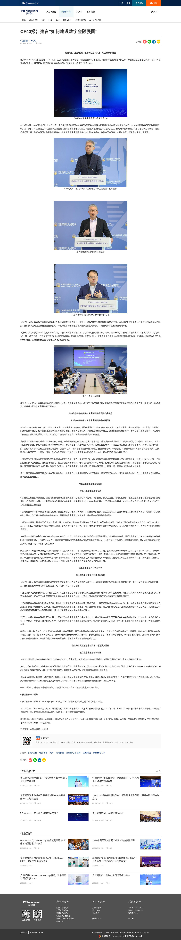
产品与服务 (51, 11)
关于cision (96, 910)
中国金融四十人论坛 (28, 40)
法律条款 (23, 932)
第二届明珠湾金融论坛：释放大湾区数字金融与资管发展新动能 (43, 779)
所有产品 (59, 921)
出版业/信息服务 (73, 752)
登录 (128, 3)
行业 (50, 19)
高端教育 (60, 752)
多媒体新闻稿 (80, 19)
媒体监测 (153, 3)
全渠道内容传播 (62, 910)
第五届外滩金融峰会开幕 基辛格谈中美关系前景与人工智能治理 (42, 797)
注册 (121, 3)
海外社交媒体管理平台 (65, 918)
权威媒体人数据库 (63, 916)
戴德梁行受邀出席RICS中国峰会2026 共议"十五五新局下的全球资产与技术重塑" (114, 859)
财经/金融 (32, 752)
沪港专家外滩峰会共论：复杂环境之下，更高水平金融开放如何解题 (115, 779)
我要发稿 (139, 3)
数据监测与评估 (62, 913)
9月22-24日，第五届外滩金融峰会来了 (39, 812)
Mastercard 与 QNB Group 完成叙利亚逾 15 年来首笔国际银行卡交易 (43, 842)
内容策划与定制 (62, 907)
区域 (57, 19)
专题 (43, 19)
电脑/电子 (43, 752)
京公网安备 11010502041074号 (114, 936)
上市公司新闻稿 (95, 19)
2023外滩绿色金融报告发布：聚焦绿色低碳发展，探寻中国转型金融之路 (125, 797)
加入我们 (95, 913)
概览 (24, 19)
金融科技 (87, 752)
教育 (52, 752)
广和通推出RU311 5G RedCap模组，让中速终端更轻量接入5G (43, 877)
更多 (157, 771)
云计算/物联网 (99, 752)
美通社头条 (67, 19)
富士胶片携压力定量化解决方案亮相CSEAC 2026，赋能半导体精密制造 (41, 859)
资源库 (79, 11)
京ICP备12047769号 (135, 936)
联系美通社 (134, 901)
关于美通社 (98, 901)
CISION (138, 932)
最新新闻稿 (33, 19)
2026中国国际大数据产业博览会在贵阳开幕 (113, 840)
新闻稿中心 (66, 11)
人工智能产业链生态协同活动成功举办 (111, 875)
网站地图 (33, 932)
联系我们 (91, 11)
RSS (41, 932)
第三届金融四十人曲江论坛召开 (107, 812)
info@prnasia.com (135, 910)
